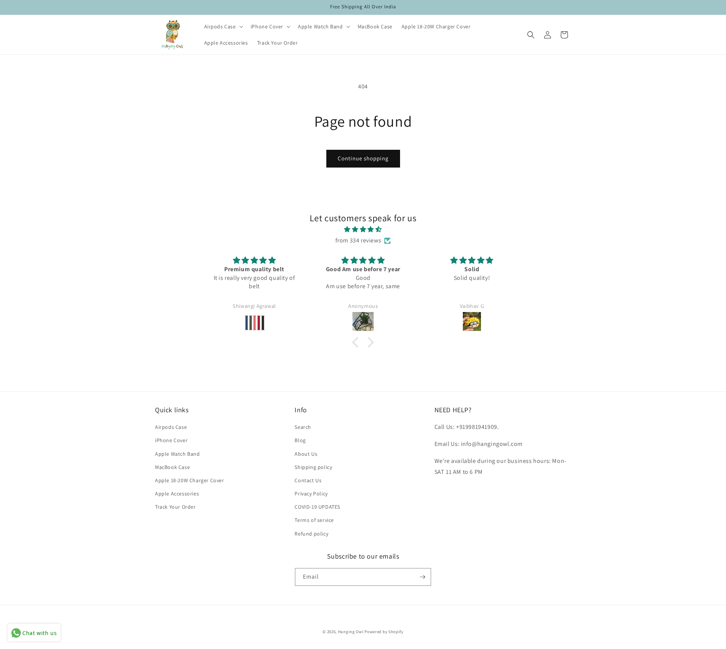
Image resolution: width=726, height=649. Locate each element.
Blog (300, 440)
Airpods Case (171, 427)
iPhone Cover (171, 440)
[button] (223, 26)
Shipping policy (313, 467)
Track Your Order (175, 506)
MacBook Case (172, 467)
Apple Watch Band (177, 453)
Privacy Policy (311, 493)
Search (303, 427)
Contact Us (308, 480)
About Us (306, 453)
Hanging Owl (351, 631)
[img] (363, 229)
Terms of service (314, 520)
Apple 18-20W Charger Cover (189, 480)
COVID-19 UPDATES (317, 506)
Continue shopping (363, 158)
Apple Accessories (177, 493)
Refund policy (311, 533)
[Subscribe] (422, 577)
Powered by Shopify (384, 631)
